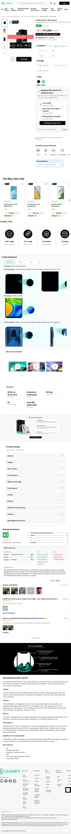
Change (64, 129)
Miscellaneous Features (16, 521)
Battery (10, 501)
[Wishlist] (51, 3)
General (10, 456)
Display (10, 462)
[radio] (52, 104)
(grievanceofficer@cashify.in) (9, 819)
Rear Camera (12, 469)
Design (10, 495)
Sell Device (47, 771)
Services (25, 770)
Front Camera (12, 475)
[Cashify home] (8, 3)
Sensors (10, 514)
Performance (12, 488)
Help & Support (58, 771)
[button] (64, 3)
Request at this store (54, 123)
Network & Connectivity (16, 508)
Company (36, 770)
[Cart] (54, 3)
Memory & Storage (14, 482)
